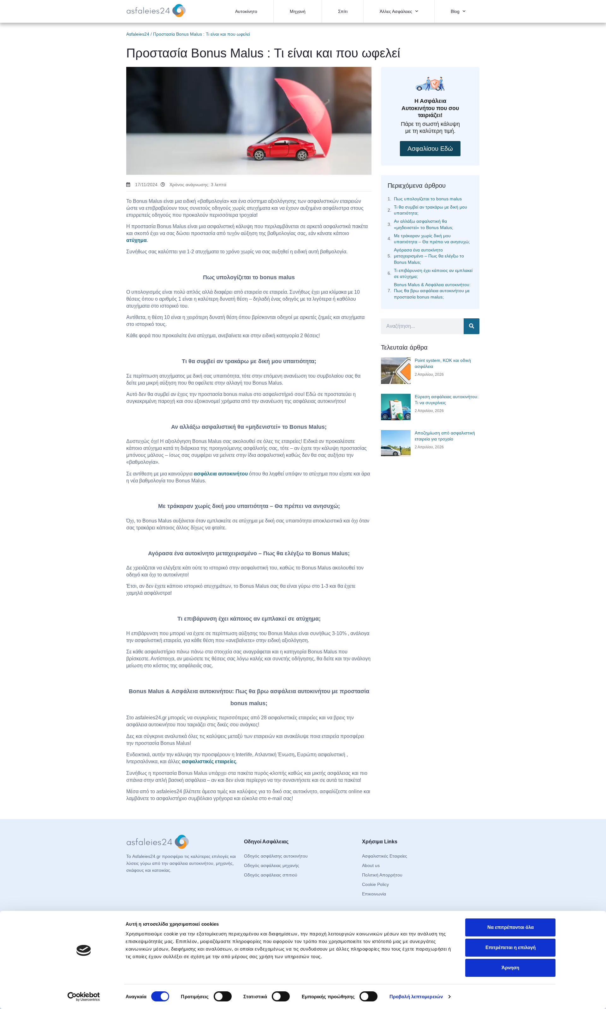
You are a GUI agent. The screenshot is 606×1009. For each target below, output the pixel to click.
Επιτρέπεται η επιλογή (510, 947)
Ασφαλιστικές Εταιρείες (384, 856)
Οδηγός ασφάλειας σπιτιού (270, 874)
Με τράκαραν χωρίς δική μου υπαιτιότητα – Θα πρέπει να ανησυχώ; (432, 238)
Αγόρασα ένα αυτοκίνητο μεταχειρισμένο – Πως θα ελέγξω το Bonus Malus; (429, 255)
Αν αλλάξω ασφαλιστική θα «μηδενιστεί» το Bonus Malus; (423, 224)
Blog (455, 11)
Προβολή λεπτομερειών (416, 996)
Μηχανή (298, 11)
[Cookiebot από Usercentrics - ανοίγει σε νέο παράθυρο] (83, 996)
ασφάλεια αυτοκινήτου (221, 473)
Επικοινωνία (374, 893)
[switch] (223, 996)
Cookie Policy (375, 884)
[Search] (471, 326)
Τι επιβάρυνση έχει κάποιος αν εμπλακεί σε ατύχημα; (433, 273)
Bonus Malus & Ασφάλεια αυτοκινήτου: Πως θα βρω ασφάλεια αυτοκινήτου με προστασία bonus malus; (432, 290)
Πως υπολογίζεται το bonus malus (428, 198)
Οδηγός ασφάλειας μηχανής (271, 865)
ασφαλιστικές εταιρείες (209, 761)
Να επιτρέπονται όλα (510, 927)
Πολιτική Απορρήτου (382, 874)
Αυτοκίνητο (246, 11)
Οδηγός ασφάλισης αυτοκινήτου (276, 856)
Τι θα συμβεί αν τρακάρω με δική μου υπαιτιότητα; (430, 209)
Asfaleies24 (137, 34)
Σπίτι (343, 11)
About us (371, 865)
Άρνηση (510, 967)
